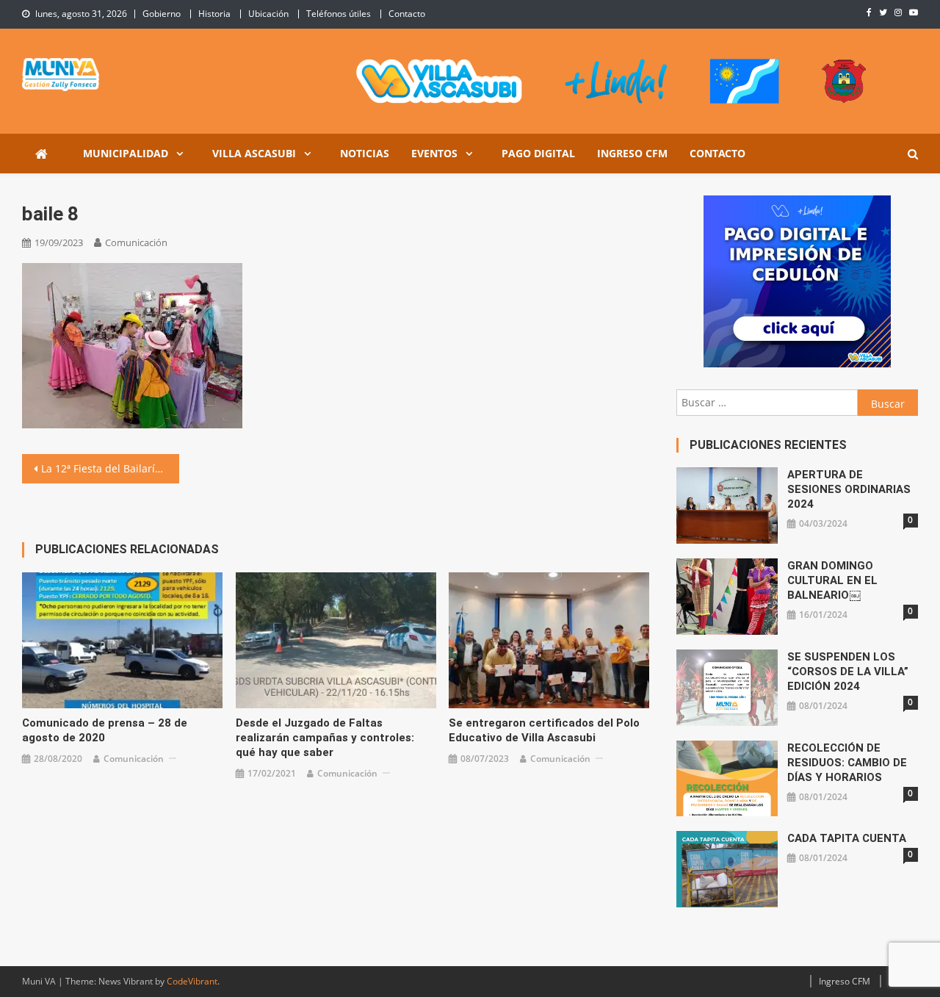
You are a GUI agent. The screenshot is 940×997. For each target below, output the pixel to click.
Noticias (364, 153)
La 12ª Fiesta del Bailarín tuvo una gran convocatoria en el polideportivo (110, 468)
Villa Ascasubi (254, 153)
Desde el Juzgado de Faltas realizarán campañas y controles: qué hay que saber (325, 737)
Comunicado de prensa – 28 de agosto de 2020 (104, 730)
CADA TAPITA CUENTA (846, 838)
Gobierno (161, 13)
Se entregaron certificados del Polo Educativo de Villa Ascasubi (544, 730)
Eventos (434, 153)
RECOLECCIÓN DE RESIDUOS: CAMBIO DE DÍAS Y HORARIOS (847, 762)
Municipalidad (125, 153)
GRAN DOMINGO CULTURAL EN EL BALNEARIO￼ (832, 580)
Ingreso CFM (632, 153)
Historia (214, 13)
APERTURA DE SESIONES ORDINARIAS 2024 (849, 489)
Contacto (406, 13)
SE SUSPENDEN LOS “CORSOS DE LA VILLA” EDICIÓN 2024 (847, 671)
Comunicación (136, 242)
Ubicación (268, 13)
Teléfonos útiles (338, 13)
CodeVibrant (192, 981)
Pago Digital (538, 153)
